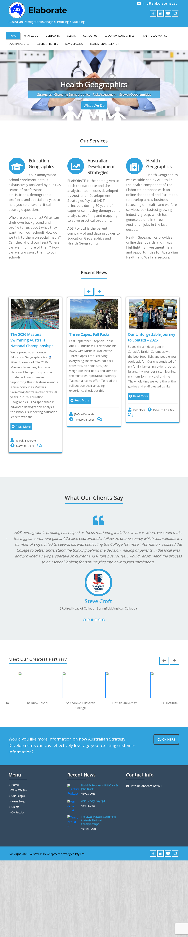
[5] (99, 615)
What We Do (31, 35)
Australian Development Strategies (101, 162)
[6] (103, 615)
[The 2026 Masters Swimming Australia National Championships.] (74, 817)
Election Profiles (47, 43)
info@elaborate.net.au (160, 3)
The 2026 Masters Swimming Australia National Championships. (32, 335)
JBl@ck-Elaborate (25, 436)
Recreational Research (104, 43)
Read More (23, 422)
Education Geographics (41, 159)
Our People (53, 35)
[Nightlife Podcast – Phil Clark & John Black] (74, 786)
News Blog (17, 797)
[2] (88, 615)
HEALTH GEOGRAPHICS (154, 35)
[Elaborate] (38, 9)
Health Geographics (159, 159)
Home (13, 35)
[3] (92, 615)
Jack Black (139, 405)
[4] (96, 615)
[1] (84, 615)
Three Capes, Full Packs (89, 329)
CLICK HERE (166, 735)
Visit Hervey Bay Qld (93, 797)
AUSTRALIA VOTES (19, 43)
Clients (71, 35)
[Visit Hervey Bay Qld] (74, 801)
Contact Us (90, 35)
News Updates (74, 43)
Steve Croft (94, 596)
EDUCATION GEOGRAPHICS (119, 35)
